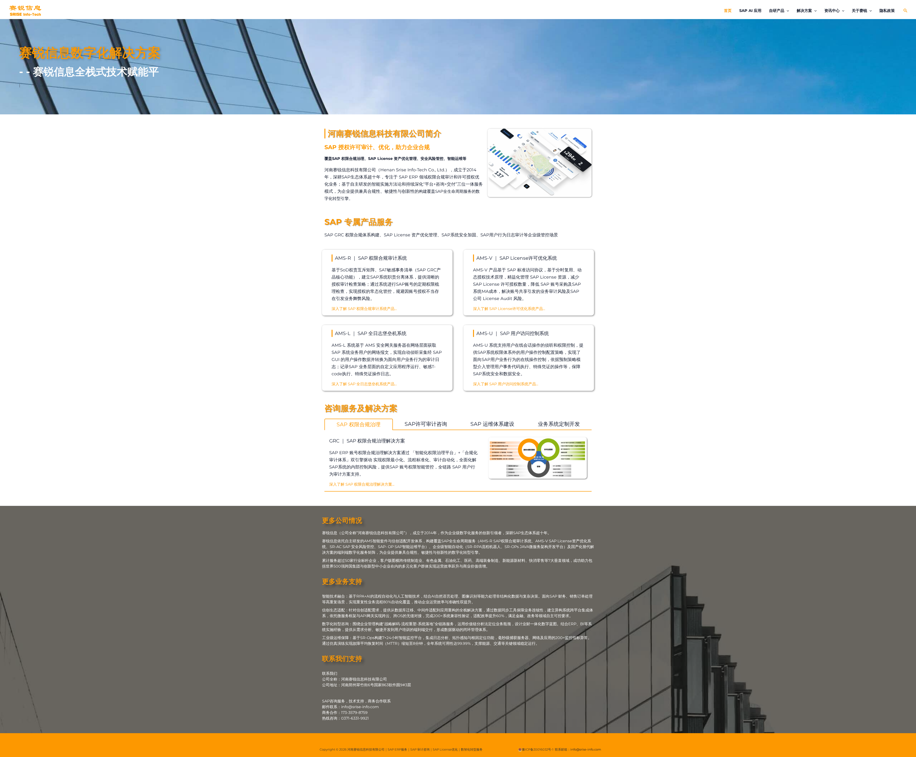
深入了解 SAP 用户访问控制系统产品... (505, 384)
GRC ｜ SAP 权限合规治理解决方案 (367, 441)
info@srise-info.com (585, 749)
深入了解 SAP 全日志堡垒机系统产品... (364, 384)
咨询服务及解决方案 (360, 408)
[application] (786, 10)
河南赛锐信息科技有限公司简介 (384, 133)
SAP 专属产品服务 (358, 222)
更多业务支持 (342, 581)
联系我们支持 (342, 659)
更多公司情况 (342, 520)
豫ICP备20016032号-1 (537, 749)
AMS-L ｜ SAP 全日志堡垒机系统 (370, 333)
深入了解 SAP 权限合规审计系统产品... (364, 308)
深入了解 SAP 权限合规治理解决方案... (361, 484)
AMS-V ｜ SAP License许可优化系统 (516, 258)
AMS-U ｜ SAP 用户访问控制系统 (512, 333)
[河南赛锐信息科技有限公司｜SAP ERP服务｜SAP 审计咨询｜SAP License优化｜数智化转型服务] (25, 10)
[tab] (358, 424)
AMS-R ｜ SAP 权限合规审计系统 (371, 258)
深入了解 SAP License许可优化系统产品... (509, 308)
